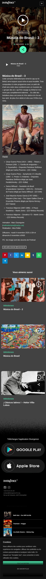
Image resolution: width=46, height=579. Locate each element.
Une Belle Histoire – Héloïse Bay (23, 532)
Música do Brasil (11, 356)
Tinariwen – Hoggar (19, 524)
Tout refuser (23, 574)
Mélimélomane (23, 32)
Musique (21, 247)
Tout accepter (23, 563)
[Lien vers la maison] (8, 3)
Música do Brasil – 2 (13, 309)
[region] (23, 558)
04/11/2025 (19, 44)
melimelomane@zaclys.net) (13, 225)
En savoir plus (23, 569)
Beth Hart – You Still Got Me (22, 515)
